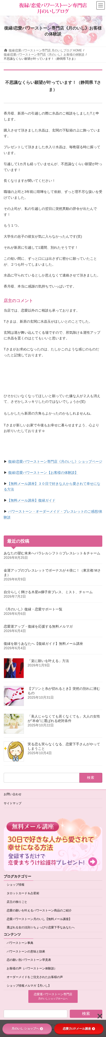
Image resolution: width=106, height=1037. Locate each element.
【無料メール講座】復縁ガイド (31, 500)
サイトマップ (12, 803)
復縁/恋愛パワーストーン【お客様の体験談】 (43, 473)
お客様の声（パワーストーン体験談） (32, 968)
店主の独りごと (17, 902)
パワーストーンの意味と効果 (26, 951)
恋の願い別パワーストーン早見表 (29, 960)
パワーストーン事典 (20, 943)
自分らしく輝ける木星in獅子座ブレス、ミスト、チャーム (48, 592)
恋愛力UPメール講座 (77, 1028)
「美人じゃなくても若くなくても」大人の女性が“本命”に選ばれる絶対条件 (64, 718)
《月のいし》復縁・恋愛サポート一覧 (33, 609)
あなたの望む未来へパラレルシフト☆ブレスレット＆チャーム (52, 553)
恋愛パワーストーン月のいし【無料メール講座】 (39, 919)
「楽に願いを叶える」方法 (48, 661)
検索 (86, 1013)
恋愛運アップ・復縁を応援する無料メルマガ (38, 626)
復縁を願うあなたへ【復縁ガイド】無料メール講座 (43, 644)
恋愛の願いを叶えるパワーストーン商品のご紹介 (39, 910)
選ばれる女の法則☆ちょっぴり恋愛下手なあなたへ (41, 927)
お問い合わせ (12, 794)
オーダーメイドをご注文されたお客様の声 (35, 977)
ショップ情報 (15, 885)
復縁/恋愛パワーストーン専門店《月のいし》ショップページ (55, 461)
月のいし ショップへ (25, 1028)
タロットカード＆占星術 (23, 893)
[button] (53, 996)
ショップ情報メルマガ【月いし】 (29, 985)
